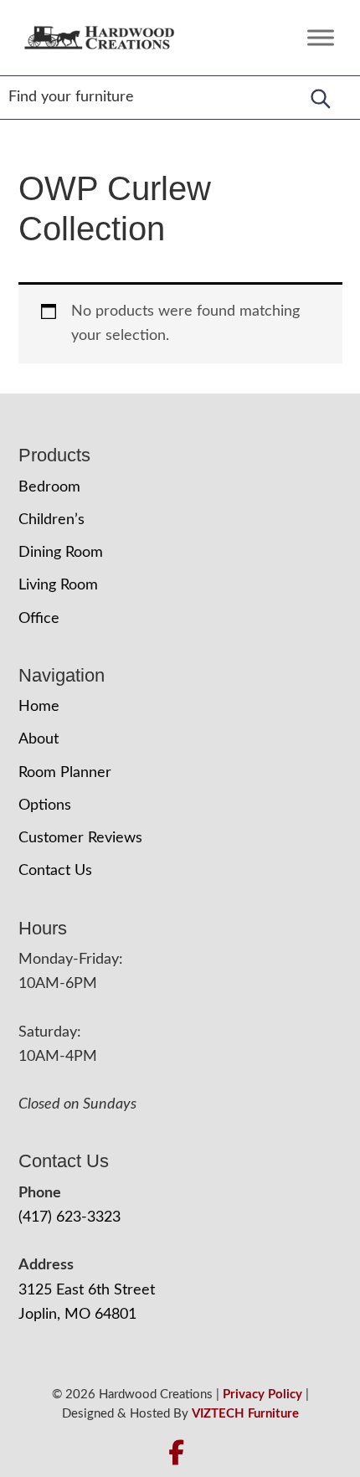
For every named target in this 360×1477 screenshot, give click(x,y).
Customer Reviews (80, 838)
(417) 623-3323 (69, 1217)
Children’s (51, 520)
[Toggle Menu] (320, 37)
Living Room (58, 585)
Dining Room (60, 552)
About (38, 739)
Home (38, 706)
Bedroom (49, 487)
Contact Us (55, 870)
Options (44, 805)
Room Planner (64, 772)
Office (38, 618)
